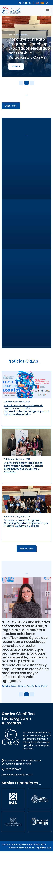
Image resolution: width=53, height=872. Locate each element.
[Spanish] (42, 2)
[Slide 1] (21, 83)
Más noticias (26, 548)
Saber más (11, 105)
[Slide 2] (26, 83)
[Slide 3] (32, 83)
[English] (37, 2)
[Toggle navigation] (47, 10)
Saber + (8, 66)
